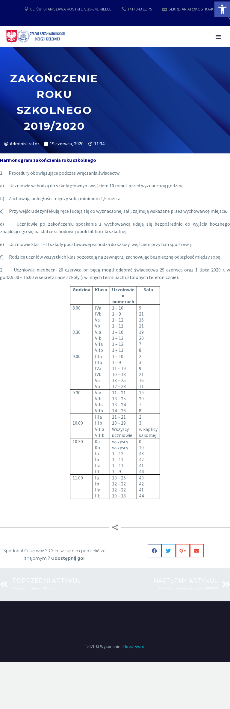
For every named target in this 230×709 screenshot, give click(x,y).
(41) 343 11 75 (140, 9)
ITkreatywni (132, 646)
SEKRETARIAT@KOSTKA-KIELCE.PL (198, 9)
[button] (222, 9)
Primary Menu (218, 36)
